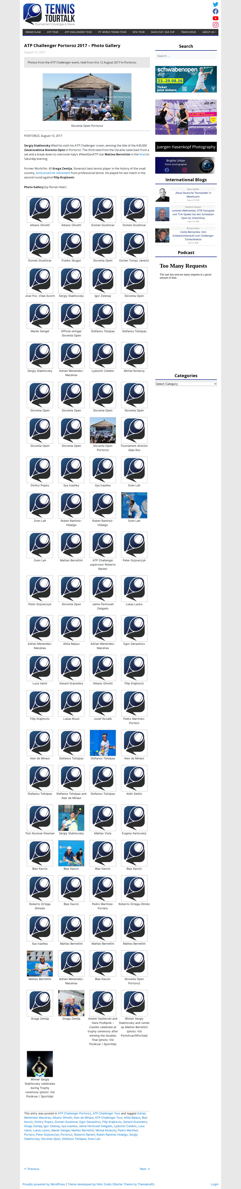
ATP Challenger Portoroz (74, 1113)
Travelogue (188, 32)
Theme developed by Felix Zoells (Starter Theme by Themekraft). (111, 1184)
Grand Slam (33, 32)
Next (145, 1169)
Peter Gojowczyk (47, 1134)
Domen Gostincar (66, 1122)
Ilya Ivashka (69, 1126)
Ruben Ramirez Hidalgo (112, 1134)
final (142, 154)
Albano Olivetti (62, 1117)
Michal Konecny (106, 1130)
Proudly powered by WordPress (44, 1184)
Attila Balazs (132, 1117)
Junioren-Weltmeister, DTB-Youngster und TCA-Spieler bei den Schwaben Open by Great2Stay (193, 214)
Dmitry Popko (44, 1122)
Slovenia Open (50, 1139)
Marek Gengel (60, 1130)
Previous (31, 1169)
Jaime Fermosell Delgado (95, 1126)
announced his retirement (53, 173)
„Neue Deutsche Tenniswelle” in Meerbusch (193, 194)
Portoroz (67, 1134)
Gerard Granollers (135, 1122)
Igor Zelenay (52, 1126)
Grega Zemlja (33, 1126)
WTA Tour (138, 32)
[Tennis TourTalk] (49, 14)
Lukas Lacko (41, 1130)
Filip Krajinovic (112, 1122)
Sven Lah (94, 1139)
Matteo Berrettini (82, 1130)
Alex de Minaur (84, 1117)
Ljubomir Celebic (125, 1126)
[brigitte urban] (167, 169)
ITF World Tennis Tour (112, 32)
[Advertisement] (183, 14)
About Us (208, 32)
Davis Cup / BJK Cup (162, 32)
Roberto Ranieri (84, 1134)
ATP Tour (52, 32)
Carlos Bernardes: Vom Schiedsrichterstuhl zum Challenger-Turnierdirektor (193, 235)
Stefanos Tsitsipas (74, 1139)
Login (214, 1184)
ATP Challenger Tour (78, 32)
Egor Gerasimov (90, 1122)
